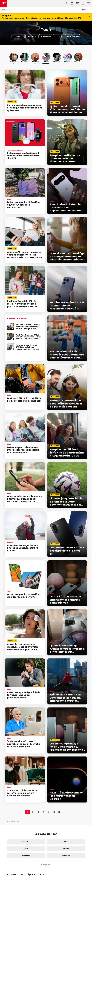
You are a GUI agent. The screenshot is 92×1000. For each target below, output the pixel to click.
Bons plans (32, 36)
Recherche (66, 3)
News (18, 36)
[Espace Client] (83, 3)
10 (54, 812)
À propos (32, 874)
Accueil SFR (3, 3)
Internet (59, 36)
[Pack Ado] (25, 142)
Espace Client (83, 3)
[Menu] (89, 3)
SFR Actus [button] (6, 10)
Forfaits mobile (45, 36)
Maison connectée (73, 36)
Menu (89, 3)
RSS (42, 874)
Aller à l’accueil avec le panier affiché (72, 3)
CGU (22, 874)
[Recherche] (66, 3)
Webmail (77, 3)
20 (59, 812)
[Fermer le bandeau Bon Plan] (89, 17)
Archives (11, 874)
